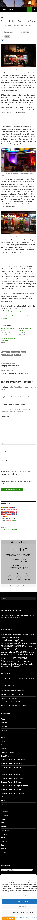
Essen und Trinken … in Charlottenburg (13, 760)
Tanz (25, 661)
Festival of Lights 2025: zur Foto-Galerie (13, 705)
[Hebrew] (6, 510)
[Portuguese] (16, 512)
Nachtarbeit (5, 830)
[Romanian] (2, 514)
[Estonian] (12, 507)
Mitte (24, 352)
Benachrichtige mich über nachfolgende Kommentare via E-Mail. (15, 473)
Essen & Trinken (6, 756)
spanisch (14, 661)
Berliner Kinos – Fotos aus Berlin (20, 397)
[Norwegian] (12, 512)
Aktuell (3, 719)
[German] (2, 510)
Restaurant (20, 658)
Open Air (22, 655)
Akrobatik (9, 634)
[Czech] (8, 507)
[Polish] (14, 512)
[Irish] (10, 510)
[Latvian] (2, 512)
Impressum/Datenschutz (22, 917)
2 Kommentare (26, 25)
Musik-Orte (4, 826)
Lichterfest (32, 649)
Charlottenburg (9, 640)
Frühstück (4, 646)
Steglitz (19, 661)
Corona (21, 640)
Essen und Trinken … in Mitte (10, 771)
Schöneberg (6, 661)
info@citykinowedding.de (14, 311)
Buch (2, 734)
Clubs (3, 741)
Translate (13, 520)
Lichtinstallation (8, 652)
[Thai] (2, 516)
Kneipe (4, 649)
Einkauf (3, 749)
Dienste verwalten (22, 895)
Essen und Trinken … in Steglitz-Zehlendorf (14, 786)
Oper (28, 655)
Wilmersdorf (29, 664)
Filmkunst (6, 352)
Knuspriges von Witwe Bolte (10, 365)
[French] (16, 507)
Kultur (14, 678)
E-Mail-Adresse (7, 452)
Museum (5, 655)
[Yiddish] (8, 516)
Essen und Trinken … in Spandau (11, 782)
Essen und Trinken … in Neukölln (11, 774)
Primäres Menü (34, 9)
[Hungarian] (8, 510)
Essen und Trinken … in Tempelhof (12, 789)
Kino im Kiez (15, 352)
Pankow (32, 655)
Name (3, 443)
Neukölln (15, 655)
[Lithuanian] (4, 512)
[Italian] (12, 510)
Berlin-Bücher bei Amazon (9, 529)
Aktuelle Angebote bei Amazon (10, 617)
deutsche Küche (7, 643)
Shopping (4, 834)
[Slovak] (8, 514)
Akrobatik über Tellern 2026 (10, 698)
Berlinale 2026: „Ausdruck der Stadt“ (12, 694)
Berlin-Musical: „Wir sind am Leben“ (12, 691)
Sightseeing (4, 841)
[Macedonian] (8, 512)
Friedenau (32, 643)
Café (18, 637)
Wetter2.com (22, 586)
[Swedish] (16, 514)
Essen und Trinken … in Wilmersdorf (12, 793)
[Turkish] (4, 516)
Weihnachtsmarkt (18, 664)
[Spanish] (14, 514)
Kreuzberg (12, 649)
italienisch (12, 646)
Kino (2, 17)
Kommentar (6, 417)
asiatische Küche (28, 634)
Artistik (15, 634)
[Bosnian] (2, 507)
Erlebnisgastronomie (7, 752)
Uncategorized (5, 852)
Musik (3, 823)
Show (3, 837)
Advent (3, 634)
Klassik (30, 646)
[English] (10, 507)
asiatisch (20, 634)
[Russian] (4, 514)
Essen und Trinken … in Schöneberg (12, 778)
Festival (16, 643)
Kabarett (3, 800)
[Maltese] (10, 512)
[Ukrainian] (6, 516)
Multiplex (31, 652)
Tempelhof (29, 661)
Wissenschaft (6, 666)
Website (4, 460)
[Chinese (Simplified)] (6, 507)
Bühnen (3, 737)
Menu (18, 652)
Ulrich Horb (16, 25)
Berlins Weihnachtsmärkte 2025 (11, 702)
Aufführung (4, 723)
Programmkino (7, 354)
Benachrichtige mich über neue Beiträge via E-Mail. (17, 483)
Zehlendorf (15, 666)
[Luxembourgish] (6, 512)
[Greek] (4, 510)
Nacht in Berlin (7, 9)
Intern (3, 797)
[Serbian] (6, 514)
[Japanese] (14, 510)
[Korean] (16, 510)
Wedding (18, 354)
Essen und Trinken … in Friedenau (11, 763)
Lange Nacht (5, 811)
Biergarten (5, 637)
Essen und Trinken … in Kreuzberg (11, 767)
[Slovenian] (10, 514)
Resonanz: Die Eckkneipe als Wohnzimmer (14, 372)
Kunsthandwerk (22, 649)
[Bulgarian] (4, 507)
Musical (11, 655)
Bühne (12, 637)
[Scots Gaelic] (12, 514)
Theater (4, 664)
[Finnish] (14, 507)
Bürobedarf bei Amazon (9, 615)
